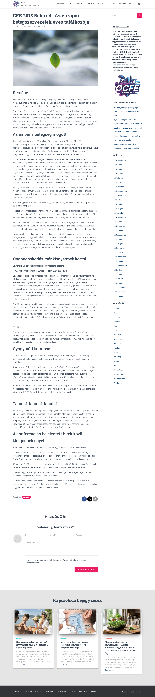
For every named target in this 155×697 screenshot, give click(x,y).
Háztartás (117, 343)
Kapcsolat (122, 4)
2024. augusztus (120, 217)
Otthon (79, 4)
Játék (116, 352)
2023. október (119, 230)
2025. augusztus (120, 195)
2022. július (118, 270)
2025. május (118, 209)
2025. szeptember (120, 191)
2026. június (118, 169)
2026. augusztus (120, 160)
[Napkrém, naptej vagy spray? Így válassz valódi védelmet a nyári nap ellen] (33, 622)
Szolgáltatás (118, 370)
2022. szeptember (120, 266)
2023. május (118, 244)
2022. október (119, 261)
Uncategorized (119, 379)
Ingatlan (70, 4)
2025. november (120, 182)
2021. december (120, 287)
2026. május (118, 173)
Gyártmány (90, 4)
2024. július (118, 222)
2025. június (118, 204)
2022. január (118, 283)
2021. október (119, 296)
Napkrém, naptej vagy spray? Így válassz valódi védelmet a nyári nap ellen (127, 111)
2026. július (118, 165)
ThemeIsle (138, 692)
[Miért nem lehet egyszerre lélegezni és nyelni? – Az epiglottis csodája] (77, 622)
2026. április (118, 178)
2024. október (119, 213)
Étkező (116, 326)
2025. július (118, 200)
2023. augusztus (120, 235)
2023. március (119, 248)
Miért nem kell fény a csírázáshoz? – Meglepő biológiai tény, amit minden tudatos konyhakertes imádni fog (120, 648)
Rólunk (131, 4)
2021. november (120, 292)
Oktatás (116, 361)
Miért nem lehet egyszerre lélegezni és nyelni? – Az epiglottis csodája (74, 645)
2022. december (120, 257)
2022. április (118, 279)
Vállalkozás (101, 4)
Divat (115, 313)
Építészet (117, 322)
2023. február (119, 252)
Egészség (60, 4)
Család (112, 4)
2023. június (118, 239)
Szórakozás (118, 374)
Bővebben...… (24, 664)
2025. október (119, 187)
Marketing (117, 357)
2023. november (120, 226)
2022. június (118, 274)
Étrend (116, 330)
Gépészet (117, 335)
